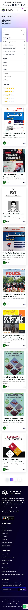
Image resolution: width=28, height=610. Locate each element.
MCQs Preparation (7, 530)
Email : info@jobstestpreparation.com (12, 574)
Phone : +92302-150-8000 (9, 571)
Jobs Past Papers (7, 542)
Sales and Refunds (18, 602)
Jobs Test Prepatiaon (9, 606)
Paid (6, 74)
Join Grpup (8, 5)
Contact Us (5, 554)
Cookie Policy (9, 604)
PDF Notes (4, 539)
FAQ (17, 604)
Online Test (5, 533)
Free (6, 80)
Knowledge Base (6, 546)
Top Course (5, 527)
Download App (19, 2)
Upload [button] (8, 2)
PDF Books (4, 536)
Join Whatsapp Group (8, 557)
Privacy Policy (16, 600)
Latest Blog (5, 563)
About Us (7, 600)
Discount (8, 77)
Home (3, 16)
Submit (22, 589)
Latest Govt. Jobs (7, 560)
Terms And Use (6, 602)
